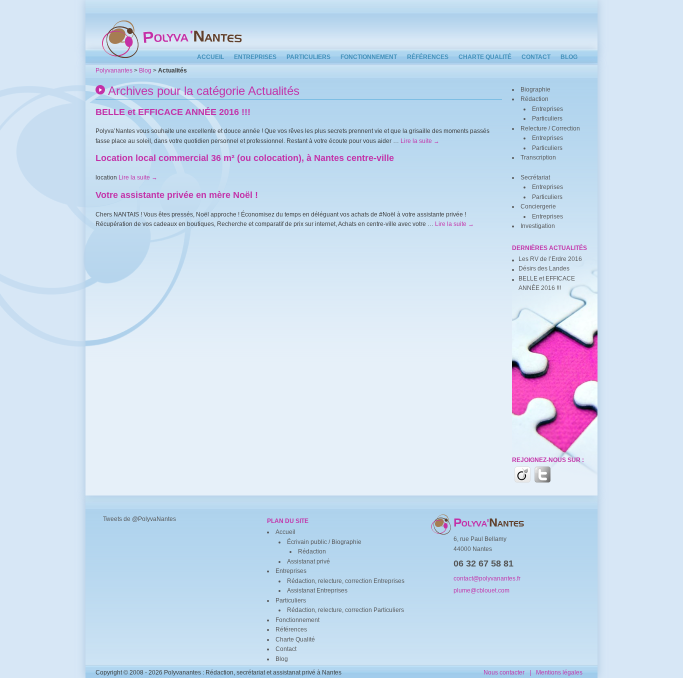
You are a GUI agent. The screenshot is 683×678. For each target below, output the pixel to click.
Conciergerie (538, 206)
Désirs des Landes (544, 268)
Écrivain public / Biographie (324, 542)
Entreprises (255, 57)
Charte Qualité (485, 57)
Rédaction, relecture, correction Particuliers (345, 610)
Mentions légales (559, 672)
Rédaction (534, 99)
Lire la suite (420, 141)
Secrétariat (535, 177)
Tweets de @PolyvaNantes (139, 519)
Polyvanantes (114, 70)
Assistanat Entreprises (317, 590)
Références (427, 57)
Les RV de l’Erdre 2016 (550, 259)
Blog (569, 57)
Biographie (535, 89)
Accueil (210, 57)
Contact (536, 57)
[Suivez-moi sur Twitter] (542, 474)
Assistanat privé (308, 561)
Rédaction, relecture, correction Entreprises (345, 581)
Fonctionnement (368, 57)
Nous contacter (504, 672)
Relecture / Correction (550, 128)
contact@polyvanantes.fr (487, 578)
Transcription (538, 157)
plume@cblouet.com (482, 590)
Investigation (537, 226)
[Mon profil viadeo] (522, 474)
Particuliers (308, 57)
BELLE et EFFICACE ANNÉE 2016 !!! (546, 283)
